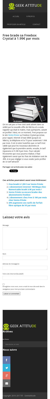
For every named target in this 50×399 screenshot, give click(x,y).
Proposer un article (16, 24)
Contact (36, 24)
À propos (30, 16)
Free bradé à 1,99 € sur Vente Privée (26, 184)
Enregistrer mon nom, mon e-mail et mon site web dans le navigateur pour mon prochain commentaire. (24, 287)
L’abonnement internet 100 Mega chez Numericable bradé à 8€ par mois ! (27, 188)
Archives (6, 339)
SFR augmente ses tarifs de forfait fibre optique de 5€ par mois (25, 204)
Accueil (16, 16)
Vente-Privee (13, 135)
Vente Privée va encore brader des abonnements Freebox (25, 193)
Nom (4, 254)
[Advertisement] (25, 70)
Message (6, 225)
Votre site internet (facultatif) (13, 274)
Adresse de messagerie (11, 264)
